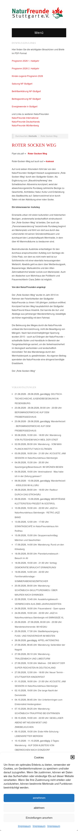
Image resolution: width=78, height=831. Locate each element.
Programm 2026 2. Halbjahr (25, 68)
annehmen (39, 797)
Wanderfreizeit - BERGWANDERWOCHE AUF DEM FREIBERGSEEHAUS (40, 426)
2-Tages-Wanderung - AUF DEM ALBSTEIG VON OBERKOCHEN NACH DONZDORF (37, 745)
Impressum (24, 826)
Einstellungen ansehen (39, 817)
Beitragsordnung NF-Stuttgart (26, 98)
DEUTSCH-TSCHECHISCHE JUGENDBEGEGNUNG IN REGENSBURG (38, 398)
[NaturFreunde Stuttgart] (37, 15)
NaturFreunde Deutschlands (26, 121)
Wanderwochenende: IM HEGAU (31, 626)
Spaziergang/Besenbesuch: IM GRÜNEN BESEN (39, 466)
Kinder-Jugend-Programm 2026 (27, 75)
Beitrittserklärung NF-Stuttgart (26, 91)
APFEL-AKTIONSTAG (48, 640)
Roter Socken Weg (34, 145)
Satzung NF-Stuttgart (22, 83)
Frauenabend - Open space (51, 608)
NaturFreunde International (25, 117)
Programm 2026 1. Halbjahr (25, 60)
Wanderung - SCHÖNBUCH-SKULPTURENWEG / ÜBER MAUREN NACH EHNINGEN (36, 590)
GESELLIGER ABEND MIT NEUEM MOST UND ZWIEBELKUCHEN (39, 722)
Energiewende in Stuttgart (24, 106)
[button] (72, 757)
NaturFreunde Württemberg (25, 125)
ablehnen (39, 807)
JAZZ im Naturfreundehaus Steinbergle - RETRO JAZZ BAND (37, 512)
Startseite (32, 135)
